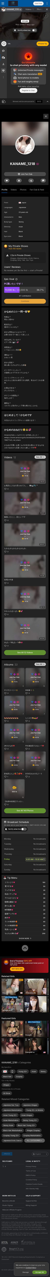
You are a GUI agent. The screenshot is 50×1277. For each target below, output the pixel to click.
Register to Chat (28, 90)
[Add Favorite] (3, 43)
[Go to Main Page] (15, 3)
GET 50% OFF (17, 969)
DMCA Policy (31, 1175)
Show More (24, 938)
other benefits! (33, 86)
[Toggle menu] (3, 3)
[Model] (45, 116)
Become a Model (8, 1201)
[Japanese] (5, 1071)
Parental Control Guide (34, 1184)
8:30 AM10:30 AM (34, 859)
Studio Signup (7, 1205)
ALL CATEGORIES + (34, 1140)
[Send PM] (43, 181)
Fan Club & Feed (37, 190)
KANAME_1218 (9, 1062)
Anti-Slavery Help (32, 1189)
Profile (4, 190)
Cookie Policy (31, 1268)
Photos (42, 9)
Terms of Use (31, 1171)
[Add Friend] (31, 181)
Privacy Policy (31, 1166)
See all (39, 457)
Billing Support (31, 1205)
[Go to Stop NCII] (16, 1249)
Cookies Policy (31, 1180)
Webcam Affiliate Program (12, 1210)
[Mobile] (12, 1071)
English (38, 1154)
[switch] (24, 829)
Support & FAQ (31, 1201)
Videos (29, 9)
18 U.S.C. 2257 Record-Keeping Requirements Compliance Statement (23, 1258)
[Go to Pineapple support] (4, 1249)
